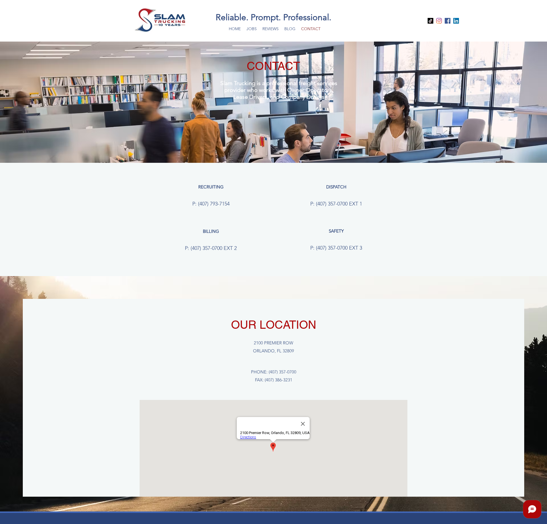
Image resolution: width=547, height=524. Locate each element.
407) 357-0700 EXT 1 (339, 204)
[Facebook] (447, 21)
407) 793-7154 (214, 204)
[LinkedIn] (456, 21)
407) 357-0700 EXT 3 (339, 248)
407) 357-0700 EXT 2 (214, 248)
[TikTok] (430, 21)
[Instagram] (439, 21)
